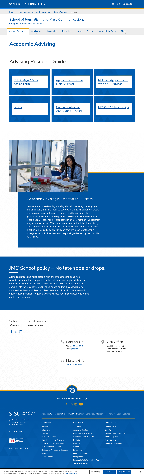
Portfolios (66, 31)
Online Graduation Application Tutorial (69, 109)
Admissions (36, 31)
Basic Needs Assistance (82, 433)
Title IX (71, 414)
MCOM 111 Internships (113, 107)
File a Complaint (111, 440)
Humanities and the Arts (51, 447)
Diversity (80, 414)
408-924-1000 (17, 425)
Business (45, 426)
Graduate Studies (49, 436)
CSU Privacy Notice (71, 473)
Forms (18, 107)
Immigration (78, 457)
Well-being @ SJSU (81, 463)
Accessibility (47, 414)
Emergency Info (111, 436)
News (79, 31)
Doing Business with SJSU (115, 433)
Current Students (17, 31)
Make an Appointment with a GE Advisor (113, 82)
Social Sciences (47, 457)
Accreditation (59, 414)
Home (11, 12)
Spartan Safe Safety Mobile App (86, 460)
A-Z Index (77, 426)
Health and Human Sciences (53, 440)
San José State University (27, 4)
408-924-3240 (77, 346)
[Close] (141, 472)
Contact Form (110, 426)
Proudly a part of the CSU (18, 438)
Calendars (77, 443)
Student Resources (60, 12)
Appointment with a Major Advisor (69, 82)
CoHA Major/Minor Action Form (26, 82)
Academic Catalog (80, 430)
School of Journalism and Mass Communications (34, 12)
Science (45, 453)
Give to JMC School (74, 364)
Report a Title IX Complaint (116, 443)
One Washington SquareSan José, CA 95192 (20, 421)
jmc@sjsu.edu (76, 348)
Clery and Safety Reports (83, 436)
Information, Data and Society (53, 443)
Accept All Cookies (124, 472)
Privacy (112, 414)
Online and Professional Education (55, 450)
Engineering (46, 433)
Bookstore (77, 440)
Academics (52, 31)
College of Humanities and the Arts (26, 23)
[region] (72, 472)
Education (46, 430)
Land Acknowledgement (96, 414)
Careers (76, 447)
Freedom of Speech (81, 453)
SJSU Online (18, 431)
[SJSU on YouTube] (81, 404)
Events (89, 31)
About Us (125, 31)
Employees (77, 450)
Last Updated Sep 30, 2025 (19, 448)
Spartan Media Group (106, 31)
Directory (109, 430)
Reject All (109, 472)
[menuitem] (18, 31)
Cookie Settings (123, 414)
